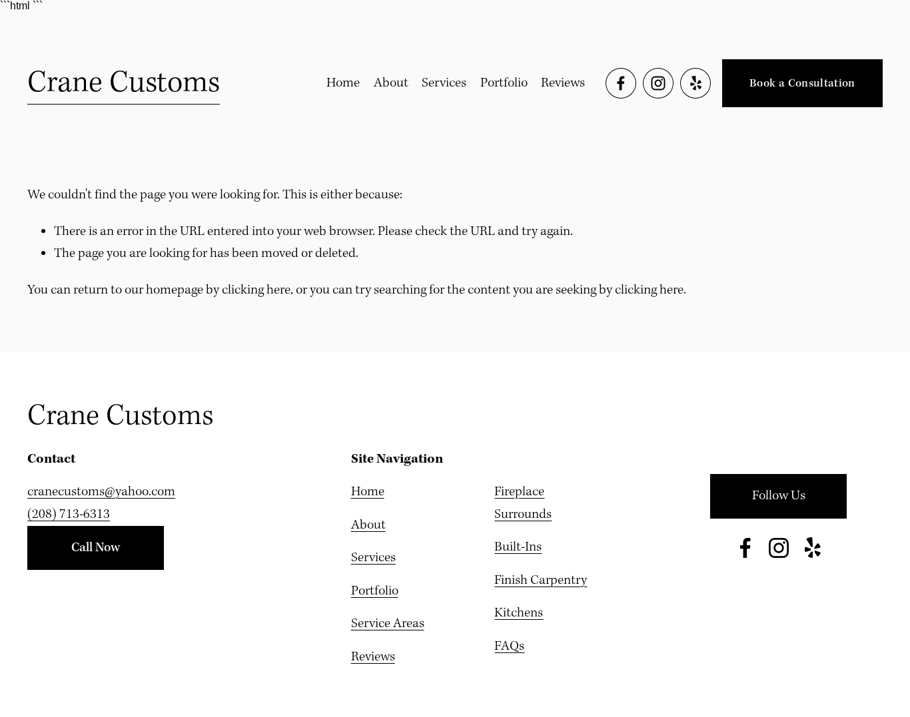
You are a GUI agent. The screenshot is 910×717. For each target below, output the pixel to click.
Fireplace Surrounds (523, 503)
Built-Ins (518, 547)
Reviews (563, 83)
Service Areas (387, 623)
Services (444, 83)
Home (343, 83)
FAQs (509, 646)
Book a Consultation (802, 83)
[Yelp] (695, 83)
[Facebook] (621, 83)
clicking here (256, 290)
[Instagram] (658, 83)
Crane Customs (123, 83)
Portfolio (504, 83)
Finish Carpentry (540, 580)
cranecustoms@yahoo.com (101, 492)
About (391, 83)
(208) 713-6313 (68, 514)
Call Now (95, 548)
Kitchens (518, 613)
